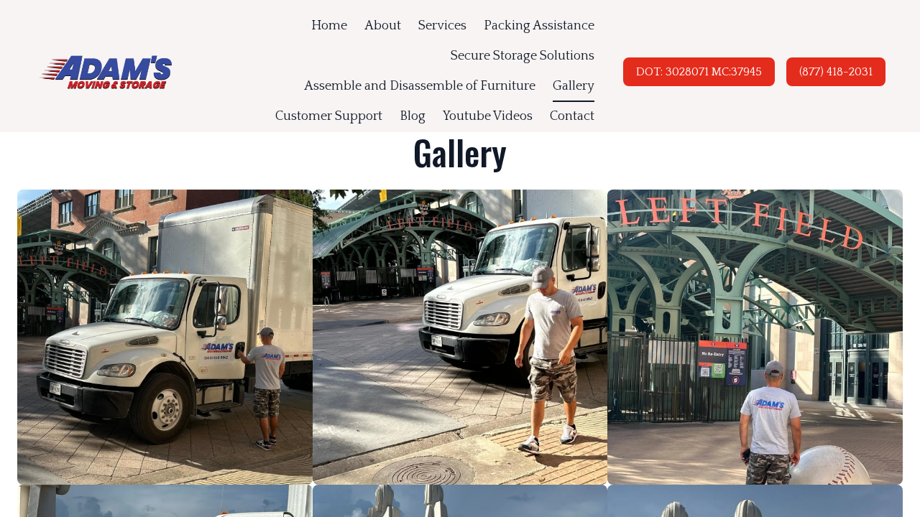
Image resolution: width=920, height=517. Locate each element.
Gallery (573, 86)
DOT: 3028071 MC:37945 (699, 71)
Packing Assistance (539, 26)
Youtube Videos (488, 116)
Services (442, 26)
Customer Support (328, 116)
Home (329, 26)
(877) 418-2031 (836, 71)
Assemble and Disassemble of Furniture (419, 86)
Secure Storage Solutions (522, 56)
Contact (572, 116)
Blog (413, 116)
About (382, 26)
